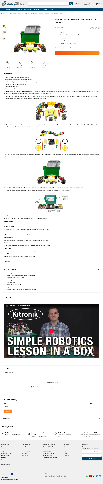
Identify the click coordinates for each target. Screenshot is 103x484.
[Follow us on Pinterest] (54, 476)
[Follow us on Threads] (65, 476)
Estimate (8, 411)
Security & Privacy (26, 453)
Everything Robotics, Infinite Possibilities (9, 479)
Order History (4, 449)
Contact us (3, 462)
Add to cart (77, 53)
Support (52, 9)
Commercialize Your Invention (50, 457)
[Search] (71, 3)
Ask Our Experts (32, 67)
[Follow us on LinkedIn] (62, 476)
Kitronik (57, 25)
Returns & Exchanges (6, 453)
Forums (66, 446)
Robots (6, 13)
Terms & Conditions (26, 451)
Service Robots (16, 9)
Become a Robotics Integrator (50, 446)
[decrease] (62, 47)
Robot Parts (12, 13)
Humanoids (27, 9)
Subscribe (92, 458)
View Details (7, 67)
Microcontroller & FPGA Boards (23, 13)
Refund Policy (6, 418)
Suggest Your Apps (47, 455)
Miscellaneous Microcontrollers (37, 13)
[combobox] (48, 3)
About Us (24, 446)
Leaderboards (67, 455)
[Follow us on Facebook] (46, 476)
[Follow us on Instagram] (51, 476)
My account (87, 4)
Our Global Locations (5, 474)
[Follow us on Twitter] (49, 476)
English (19, 474)
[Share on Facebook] (91, 28)
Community (44, 9)
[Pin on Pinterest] (93, 28)
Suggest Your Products (48, 453)
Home (2, 13)
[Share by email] (98, 28)
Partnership (36, 9)
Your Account (4, 446)
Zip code (91, 403)
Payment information (6, 459)
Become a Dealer (47, 451)
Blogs (65, 449)
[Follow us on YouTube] (57, 476)
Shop (7, 9)
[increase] (70, 47)
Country (6, 403)
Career (24, 449)
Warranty (3, 457)
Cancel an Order (5, 455)
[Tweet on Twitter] (96, 28)
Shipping (3, 451)
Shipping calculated (70, 34)
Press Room (25, 455)
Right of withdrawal (5, 464)
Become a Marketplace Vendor (50, 449)
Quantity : (57, 47)
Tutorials (66, 453)
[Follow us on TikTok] (59, 476)
